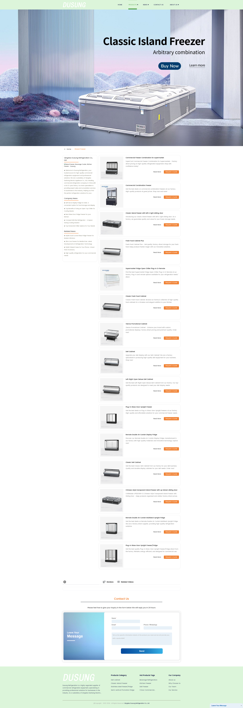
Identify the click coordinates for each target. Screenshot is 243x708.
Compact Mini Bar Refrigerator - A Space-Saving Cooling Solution (78, 221)
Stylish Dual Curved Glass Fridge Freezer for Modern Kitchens (79, 237)
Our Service (173, 690)
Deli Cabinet (130, 351)
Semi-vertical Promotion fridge (122, 690)
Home (120, 5)
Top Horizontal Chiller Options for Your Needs (80, 226)
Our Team (172, 686)
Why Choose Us (174, 683)
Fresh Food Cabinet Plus (135, 241)
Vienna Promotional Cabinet (136, 324)
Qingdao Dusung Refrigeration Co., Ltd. (137, 703)
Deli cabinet (115, 680)
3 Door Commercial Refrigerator (147, 690)
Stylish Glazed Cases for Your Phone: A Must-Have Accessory (79, 248)
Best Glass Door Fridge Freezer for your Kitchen (77, 215)
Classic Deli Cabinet (133, 462)
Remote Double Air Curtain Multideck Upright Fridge (145, 518)
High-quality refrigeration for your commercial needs (80, 254)
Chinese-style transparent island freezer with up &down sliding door (151, 490)
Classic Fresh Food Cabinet (136, 296)
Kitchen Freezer (145, 683)
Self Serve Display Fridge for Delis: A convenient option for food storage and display (79, 204)
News (145, 5)
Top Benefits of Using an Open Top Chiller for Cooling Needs (79, 210)
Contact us (158, 5)
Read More (157, 172)
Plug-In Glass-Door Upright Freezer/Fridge (142, 545)
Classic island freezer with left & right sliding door (144, 213)
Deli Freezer (144, 687)
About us (173, 5)
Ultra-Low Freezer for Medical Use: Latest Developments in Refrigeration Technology (78, 242)
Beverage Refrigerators (148, 680)
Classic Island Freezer (119, 683)
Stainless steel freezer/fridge (122, 687)
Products (133, 5)
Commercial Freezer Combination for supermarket (145, 157)
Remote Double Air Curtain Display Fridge (141, 434)
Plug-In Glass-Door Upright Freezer (139, 407)
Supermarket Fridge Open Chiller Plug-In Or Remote (145, 268)
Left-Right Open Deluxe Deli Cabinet (139, 379)
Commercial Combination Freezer (138, 185)
